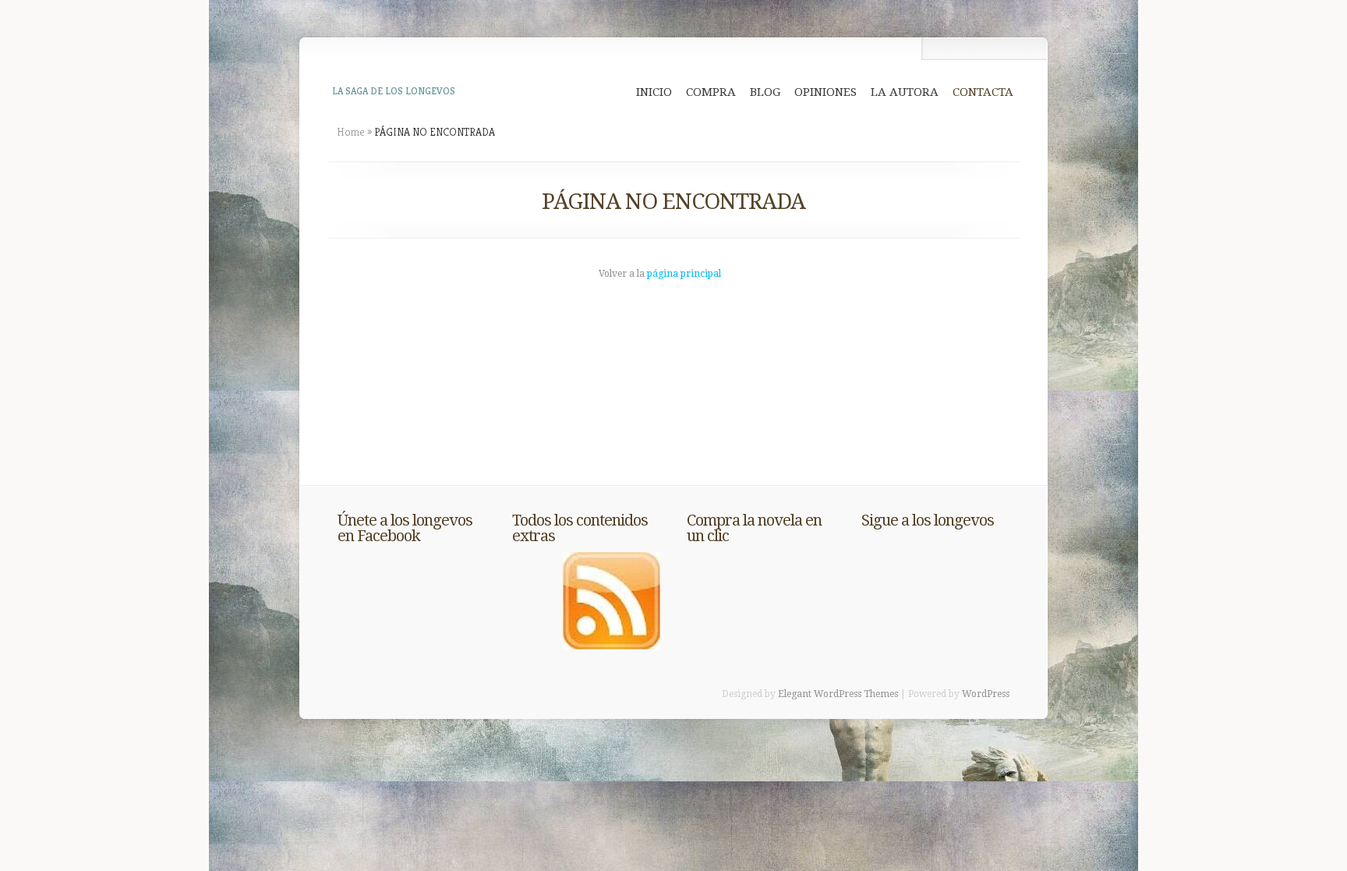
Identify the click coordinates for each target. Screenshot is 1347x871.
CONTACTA (983, 92)
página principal (684, 273)
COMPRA (711, 92)
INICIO (654, 92)
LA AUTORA (905, 92)
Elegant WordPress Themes (838, 694)
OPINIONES (825, 92)
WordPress (985, 694)
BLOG (765, 92)
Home (351, 132)
